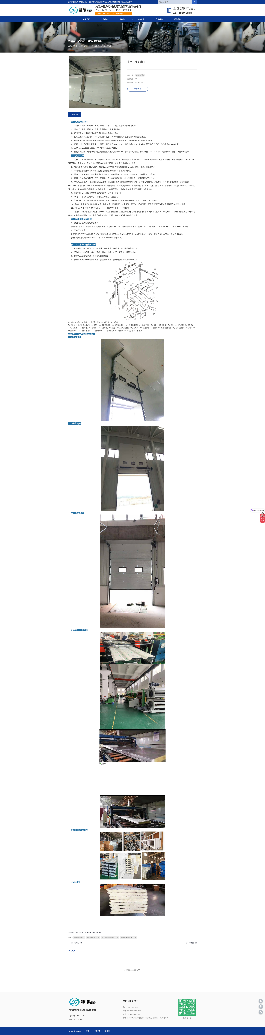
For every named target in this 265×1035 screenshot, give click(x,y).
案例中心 (123, 19)
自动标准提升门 (79, 937)
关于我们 (159, 19)
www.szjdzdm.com (134, 1011)
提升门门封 (78, 943)
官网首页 (86, 19)
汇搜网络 (79, 1019)
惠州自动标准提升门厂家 (128, 937)
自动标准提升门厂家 (92, 937)
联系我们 (177, 19)
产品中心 (104, 19)
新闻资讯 (141, 19)
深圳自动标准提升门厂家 (110, 937)
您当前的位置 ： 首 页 (75, 46)
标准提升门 (95, 46)
